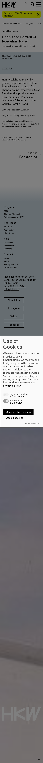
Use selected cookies (18, 412)
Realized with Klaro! (31, 423)
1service (16, 403)
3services (17, 396)
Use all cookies (14, 418)
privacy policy (11, 386)
